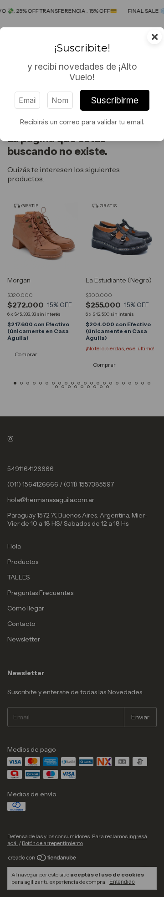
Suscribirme (114, 100)
